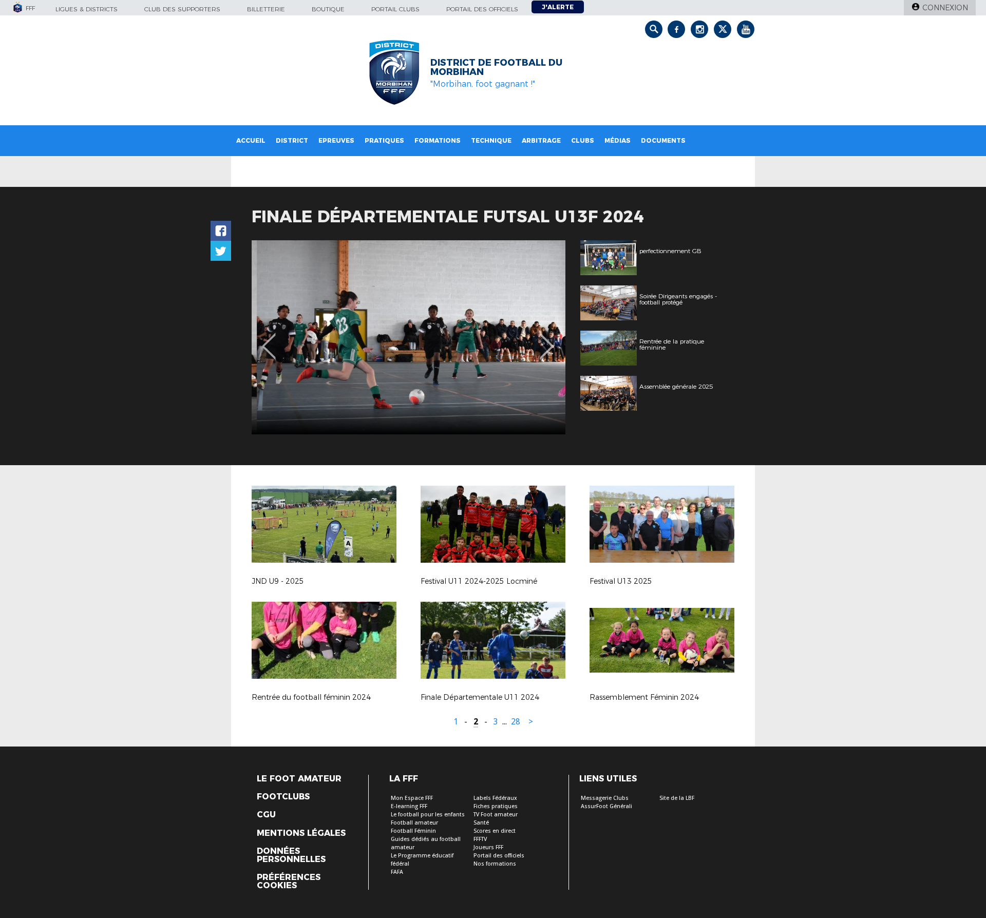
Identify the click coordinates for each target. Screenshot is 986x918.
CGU (266, 815)
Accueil (251, 140)
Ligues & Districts (86, 9)
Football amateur (414, 822)
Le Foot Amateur (299, 779)
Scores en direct (494, 831)
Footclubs (283, 797)
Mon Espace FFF (412, 798)
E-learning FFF (409, 806)
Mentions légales (301, 833)
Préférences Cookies (288, 881)
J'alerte (558, 7)
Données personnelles (291, 855)
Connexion (945, 7)
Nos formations (494, 863)
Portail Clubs (395, 9)
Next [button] (547, 339)
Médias (617, 140)
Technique (491, 140)
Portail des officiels (482, 9)
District (292, 140)
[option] (408, 337)
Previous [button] (269, 339)
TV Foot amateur (495, 814)
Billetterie (266, 9)
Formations (437, 140)
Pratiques (384, 140)
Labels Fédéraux (495, 798)
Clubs (582, 140)
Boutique (328, 9)
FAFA (397, 872)
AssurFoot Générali (606, 806)
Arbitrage (541, 140)
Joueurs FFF (488, 847)
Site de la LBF (676, 798)
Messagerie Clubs (605, 798)
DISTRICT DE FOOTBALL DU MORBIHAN (496, 67)
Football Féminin (413, 831)
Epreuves (336, 140)
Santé (481, 822)
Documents (663, 140)
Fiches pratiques (495, 806)
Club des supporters (182, 9)
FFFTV (480, 839)
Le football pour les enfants (428, 814)
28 (515, 721)
